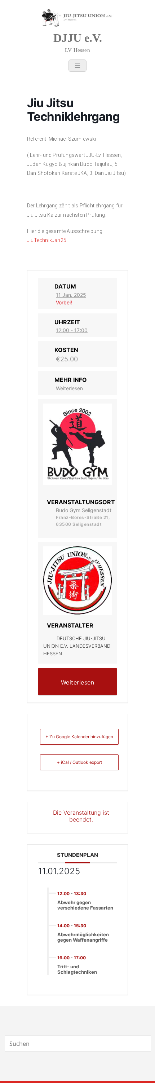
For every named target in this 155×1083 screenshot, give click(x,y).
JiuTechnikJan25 (46, 240)
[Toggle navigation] (77, 66)
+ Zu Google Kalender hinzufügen (79, 736)
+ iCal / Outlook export (79, 762)
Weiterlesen (69, 388)
